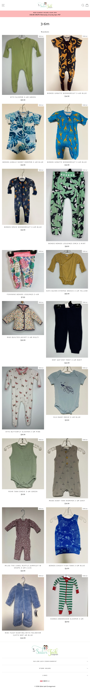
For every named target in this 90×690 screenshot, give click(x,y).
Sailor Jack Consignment (45, 661)
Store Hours (45, 668)
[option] (45, 14)
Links (45, 675)
